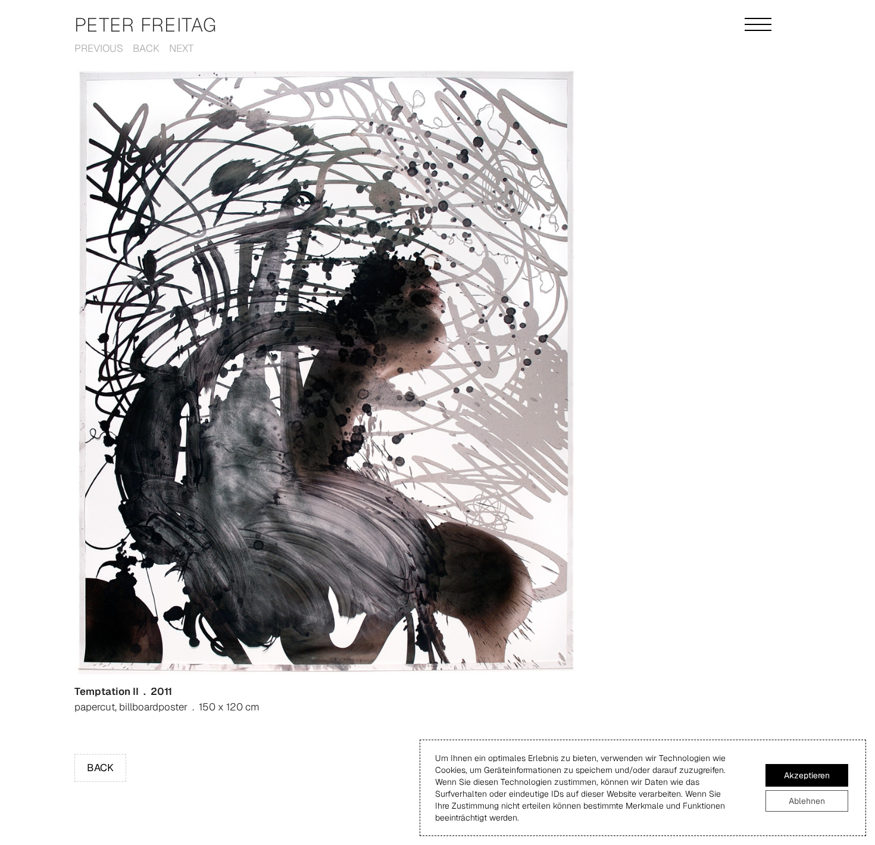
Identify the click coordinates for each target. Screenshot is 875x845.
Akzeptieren (807, 775)
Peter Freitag (145, 25)
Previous (98, 48)
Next (181, 48)
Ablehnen (807, 801)
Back (146, 48)
